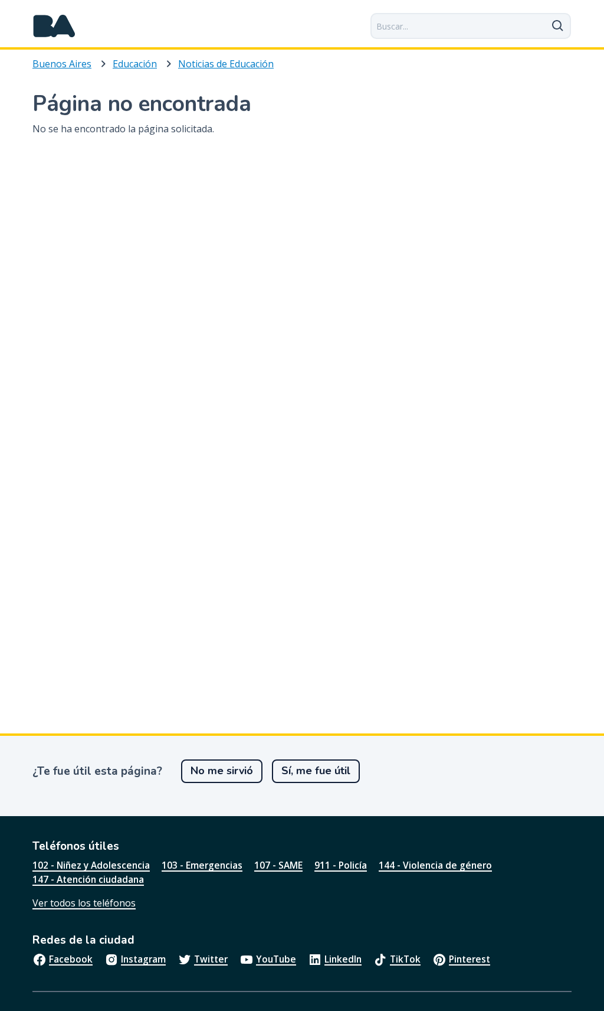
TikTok (405, 959)
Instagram (143, 959)
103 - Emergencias (202, 865)
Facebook (71, 959)
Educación (135, 63)
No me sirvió (222, 771)
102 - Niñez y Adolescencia (91, 865)
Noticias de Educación (226, 63)
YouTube (276, 959)
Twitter (211, 959)
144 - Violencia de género (435, 865)
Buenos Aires (61, 63)
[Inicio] (54, 26)
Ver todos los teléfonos (84, 902)
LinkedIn (343, 959)
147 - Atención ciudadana (88, 879)
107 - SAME (278, 865)
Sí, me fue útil (315, 771)
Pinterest (469, 959)
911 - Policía (340, 865)
